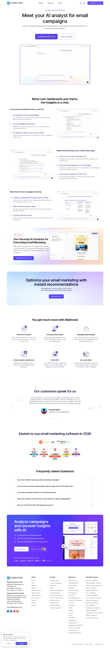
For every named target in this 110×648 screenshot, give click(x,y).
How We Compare (92, 577)
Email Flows (72, 588)
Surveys (52, 588)
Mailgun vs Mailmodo (91, 615)
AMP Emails (53, 585)
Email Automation (54, 603)
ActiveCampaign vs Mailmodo (93, 583)
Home (33, 577)
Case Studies (72, 605)
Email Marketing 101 (74, 583)
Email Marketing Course (75, 598)
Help (32, 583)
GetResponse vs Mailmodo (93, 608)
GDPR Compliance (36, 595)
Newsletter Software (55, 605)
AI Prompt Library (73, 630)
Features (33, 585)
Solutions (33, 605)
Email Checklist (72, 593)
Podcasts (71, 613)
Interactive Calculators (74, 627)
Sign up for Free (56, 296)
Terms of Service (77, 644)
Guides (70, 608)
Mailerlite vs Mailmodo (92, 590)
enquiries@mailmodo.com (14, 607)
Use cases (71, 603)
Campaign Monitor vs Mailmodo (94, 613)
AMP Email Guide (73, 580)
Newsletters (72, 617)
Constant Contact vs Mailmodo (94, 585)
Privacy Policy (88, 644)
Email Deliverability (55, 593)
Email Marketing (54, 580)
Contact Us (34, 600)
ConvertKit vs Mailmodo (92, 617)
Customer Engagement (56, 583)
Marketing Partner (36, 590)
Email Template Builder (56, 595)
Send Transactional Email (56, 598)
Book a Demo (35, 598)
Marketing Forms (73, 622)
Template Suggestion (55, 608)
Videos (70, 615)
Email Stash (71, 595)
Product (52, 577)
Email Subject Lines (74, 590)
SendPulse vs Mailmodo (92, 603)
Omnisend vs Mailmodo (92, 595)
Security (33, 603)
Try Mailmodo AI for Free (46, 36)
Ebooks (71, 610)
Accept (21, 643)
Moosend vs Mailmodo (92, 600)
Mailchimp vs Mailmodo (92, 580)
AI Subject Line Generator (75, 600)
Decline (9, 643)
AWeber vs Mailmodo (91, 610)
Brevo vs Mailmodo (91, 593)
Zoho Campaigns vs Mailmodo (94, 598)
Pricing (33, 580)
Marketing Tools (73, 620)
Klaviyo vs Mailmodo (91, 588)
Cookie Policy (99, 644)
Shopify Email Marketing (56, 590)
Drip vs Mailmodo (90, 605)
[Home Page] (15, 3)
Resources (72, 577)
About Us (33, 588)
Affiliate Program (35, 593)
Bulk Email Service (55, 600)
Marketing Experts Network (76, 625)
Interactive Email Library (75, 632)
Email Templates (73, 585)
